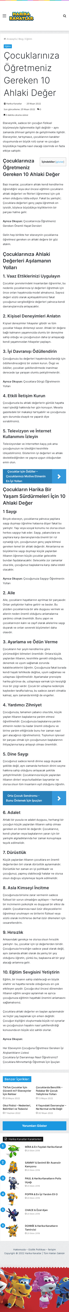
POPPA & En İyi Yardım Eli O (41, 1194)
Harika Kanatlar (14, 103)
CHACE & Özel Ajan (36, 1210)
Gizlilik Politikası (36, 1249)
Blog (21, 38)
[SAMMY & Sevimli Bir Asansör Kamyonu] (12, 1167)
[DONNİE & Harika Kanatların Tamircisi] (12, 1230)
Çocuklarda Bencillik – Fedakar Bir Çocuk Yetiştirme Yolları (49, 1091)
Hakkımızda (19, 1249)
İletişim (52, 1249)
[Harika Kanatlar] (21, 15)
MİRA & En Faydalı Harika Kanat (43, 1146)
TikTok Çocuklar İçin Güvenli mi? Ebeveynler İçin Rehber (17, 1091)
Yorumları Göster (34, 1126)
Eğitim (28, 38)
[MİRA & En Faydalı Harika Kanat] (12, 1151)
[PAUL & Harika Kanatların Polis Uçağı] (12, 1183)
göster (59, 162)
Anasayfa (11, 38)
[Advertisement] (47, 13)
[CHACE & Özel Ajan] (12, 1215)
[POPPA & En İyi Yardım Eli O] (12, 1199)
